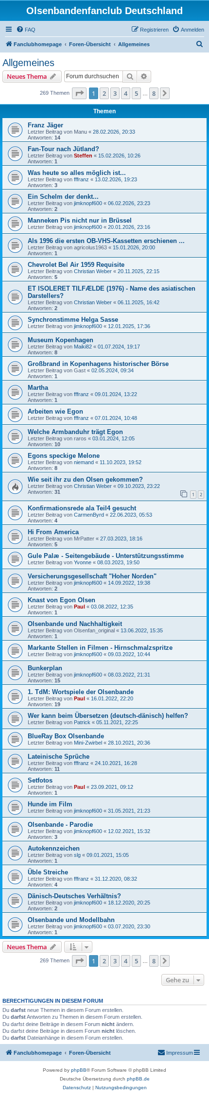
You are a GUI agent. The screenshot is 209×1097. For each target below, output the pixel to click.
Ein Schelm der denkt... (63, 196)
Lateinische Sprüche (58, 756)
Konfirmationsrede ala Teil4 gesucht (82, 508)
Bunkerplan (45, 668)
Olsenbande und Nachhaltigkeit (75, 623)
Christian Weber (93, 271)
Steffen (83, 155)
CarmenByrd (89, 515)
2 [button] (104, 93)
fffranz (81, 179)
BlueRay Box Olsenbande (66, 736)
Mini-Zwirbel (88, 743)
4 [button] (125, 93)
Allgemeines (28, 62)
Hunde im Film (50, 804)
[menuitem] (25, 29)
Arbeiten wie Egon (55, 411)
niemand (84, 462)
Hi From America (53, 532)
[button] (79, 93)
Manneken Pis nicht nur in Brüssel (80, 220)
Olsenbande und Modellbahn (71, 919)
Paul (79, 606)
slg (77, 855)
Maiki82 (83, 346)
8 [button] (154, 93)
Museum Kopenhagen (60, 340)
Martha (38, 387)
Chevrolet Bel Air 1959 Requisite (76, 264)
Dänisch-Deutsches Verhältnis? (74, 896)
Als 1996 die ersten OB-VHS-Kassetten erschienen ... (106, 240)
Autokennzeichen (54, 848)
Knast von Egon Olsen (61, 600)
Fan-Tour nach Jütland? (63, 149)
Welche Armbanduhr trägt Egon (75, 431)
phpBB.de (138, 1078)
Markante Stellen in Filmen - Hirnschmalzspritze (100, 647)
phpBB (79, 1070)
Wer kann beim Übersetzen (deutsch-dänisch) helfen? (108, 715)
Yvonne (82, 562)
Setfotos (40, 780)
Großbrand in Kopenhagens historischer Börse (98, 363)
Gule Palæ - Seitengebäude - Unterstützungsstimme (106, 555)
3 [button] (115, 93)
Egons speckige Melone (64, 455)
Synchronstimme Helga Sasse (73, 319)
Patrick (82, 722)
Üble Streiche (48, 872)
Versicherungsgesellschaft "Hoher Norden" (92, 576)
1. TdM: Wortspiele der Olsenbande (81, 692)
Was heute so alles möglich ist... (77, 172)
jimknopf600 (88, 203)
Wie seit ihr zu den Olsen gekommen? (85, 479)
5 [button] (136, 93)
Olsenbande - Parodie (60, 824)
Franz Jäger (45, 125)
